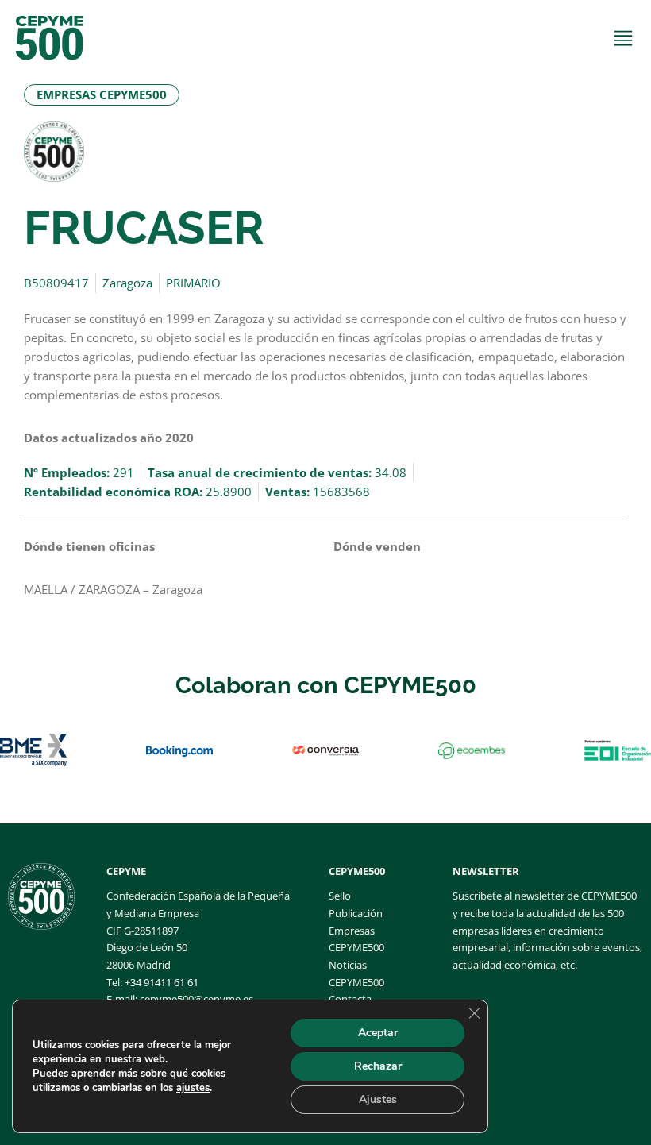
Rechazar (378, 1066)
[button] (101, 95)
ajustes (193, 1088)
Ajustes (378, 1099)
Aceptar (378, 1032)
